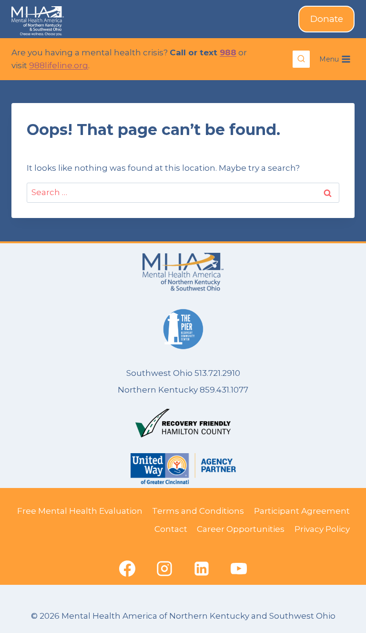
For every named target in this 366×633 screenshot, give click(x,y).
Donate (326, 18)
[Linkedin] (201, 568)
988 (228, 52)
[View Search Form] (301, 59)
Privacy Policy (322, 529)
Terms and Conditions (198, 511)
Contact (170, 529)
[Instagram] (164, 568)
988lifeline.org (58, 65)
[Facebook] (127, 568)
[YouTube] (239, 568)
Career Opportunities (241, 529)
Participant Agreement (302, 511)
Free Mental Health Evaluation (79, 511)
